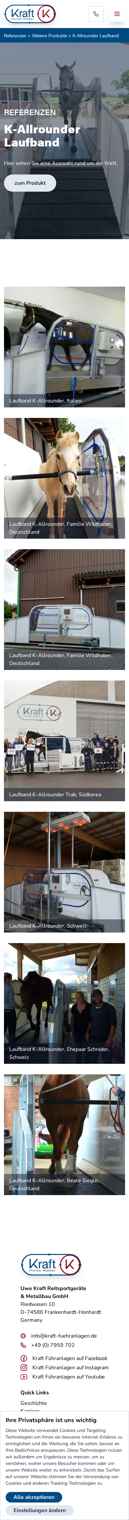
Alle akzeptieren (34, 1497)
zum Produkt (30, 183)
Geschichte (34, 1403)
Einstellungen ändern (40, 1510)
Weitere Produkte (49, 35)
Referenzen (15, 35)
